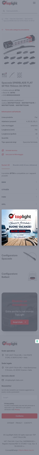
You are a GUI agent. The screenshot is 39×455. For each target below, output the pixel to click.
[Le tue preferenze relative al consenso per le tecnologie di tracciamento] (37, 341)
